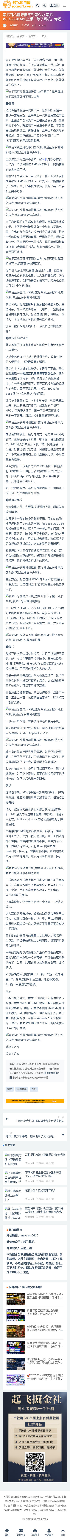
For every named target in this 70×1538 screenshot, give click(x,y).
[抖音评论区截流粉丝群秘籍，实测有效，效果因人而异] (16, 1315)
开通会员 (49, 1535)
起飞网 (55, 1263)
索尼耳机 (22, 1089)
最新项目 (21, 1535)
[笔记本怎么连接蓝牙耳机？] (14, 1195)
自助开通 (26, 1248)
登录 (56, 5)
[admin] (5, 25)
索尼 (9, 1089)
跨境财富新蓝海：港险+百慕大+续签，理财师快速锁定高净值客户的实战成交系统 (45, 1362)
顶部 (63, 1535)
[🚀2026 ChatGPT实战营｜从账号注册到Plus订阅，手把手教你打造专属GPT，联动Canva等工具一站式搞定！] (16, 1380)
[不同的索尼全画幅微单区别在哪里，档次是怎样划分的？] (14, 1182)
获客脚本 (35, 1535)
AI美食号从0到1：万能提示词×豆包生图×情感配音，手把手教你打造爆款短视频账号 (45, 1297)
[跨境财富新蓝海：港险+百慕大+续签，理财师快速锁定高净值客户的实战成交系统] (16, 1364)
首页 (22, 36)
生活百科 (14, 25)
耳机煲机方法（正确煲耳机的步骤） (45, 1155)
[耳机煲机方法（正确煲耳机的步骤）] (14, 1160)
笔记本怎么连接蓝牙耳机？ (40, 1190)
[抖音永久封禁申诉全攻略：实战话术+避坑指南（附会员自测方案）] (16, 1347)
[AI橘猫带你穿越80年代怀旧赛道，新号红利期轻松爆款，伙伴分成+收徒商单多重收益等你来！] (16, 1331)
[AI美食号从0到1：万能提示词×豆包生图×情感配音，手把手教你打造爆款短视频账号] (16, 1299)
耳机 (45, 159)
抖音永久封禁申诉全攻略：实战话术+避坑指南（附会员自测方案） (45, 1346)
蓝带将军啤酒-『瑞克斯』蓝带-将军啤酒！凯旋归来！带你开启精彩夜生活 (44, 1212)
